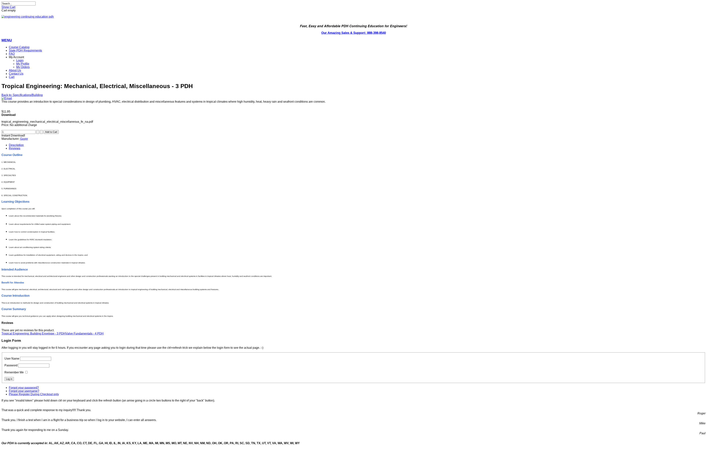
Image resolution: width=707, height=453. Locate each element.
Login (20, 60)
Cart (11, 77)
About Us (15, 70)
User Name (11, 358)
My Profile (22, 63)
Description (16, 145)
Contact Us (16, 73)
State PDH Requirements (25, 50)
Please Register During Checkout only (34, 394)
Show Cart (8, 7)
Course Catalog (19, 47)
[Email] (6, 98)
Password (10, 365)
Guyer (24, 138)
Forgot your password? (24, 387)
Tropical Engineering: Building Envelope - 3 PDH (33, 333)
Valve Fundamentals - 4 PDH (85, 333)
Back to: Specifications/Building (22, 95)
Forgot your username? (24, 390)
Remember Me (14, 372)
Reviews (14, 148)
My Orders (23, 67)
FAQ (12, 53)
